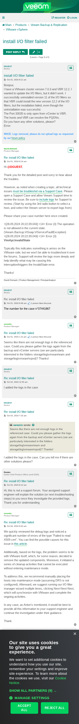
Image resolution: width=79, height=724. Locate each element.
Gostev (7, 472)
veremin (8, 324)
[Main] (39, 6)
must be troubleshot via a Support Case (37, 191)
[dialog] (39, 677)
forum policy (18, 138)
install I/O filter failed (25, 41)
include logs (46, 199)
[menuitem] (72, 17)
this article (20, 543)
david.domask (10, 149)
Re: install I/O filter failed (19, 157)
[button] (39, 690)
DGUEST (8, 66)
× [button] (74, 633)
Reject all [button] (55, 708)
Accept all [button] (24, 708)
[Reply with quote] (71, 67)
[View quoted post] (33, 425)
